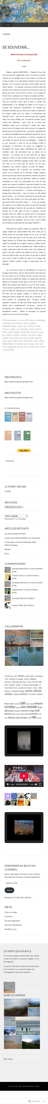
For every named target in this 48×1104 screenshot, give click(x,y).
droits (26, 679)
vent (29, 718)
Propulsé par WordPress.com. (24, 1086)
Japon (18, 685)
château (31, 326)
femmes (8, 682)
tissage (31, 344)
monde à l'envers (25, 688)
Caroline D (16, 576)
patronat (38, 338)
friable (4, 332)
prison (4, 341)
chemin (16, 704)
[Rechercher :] (43, 25)
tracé (36, 344)
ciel (22, 703)
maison (18, 707)
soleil (18, 717)
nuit (37, 710)
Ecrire (7, 554)
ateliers (14, 320)
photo (13, 714)
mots (35, 688)
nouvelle (8, 491)
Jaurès (40, 332)
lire (16, 688)
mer (29, 335)
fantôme (38, 329)
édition (39, 694)
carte (25, 326)
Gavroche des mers (19, 682)
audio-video (29, 676)
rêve (6, 718)
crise (6, 679)
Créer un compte (11, 912)
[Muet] (36, 784)
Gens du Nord (33, 682)
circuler (37, 326)
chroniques (39, 676)
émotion (19, 323)
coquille (12, 329)
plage (22, 714)
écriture (39, 718)
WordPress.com (11, 929)
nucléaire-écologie (17, 691)
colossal (5, 329)
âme (13, 323)
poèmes (23, 694)
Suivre (9, 890)
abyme (32, 320)
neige (31, 711)
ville (25, 347)
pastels (29, 691)
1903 (27, 320)
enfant (31, 329)
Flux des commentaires (13, 925)
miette (33, 335)
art (16, 676)
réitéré (20, 341)
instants (12, 685)
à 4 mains (32, 694)
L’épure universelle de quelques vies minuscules (22, 538)
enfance (33, 679)
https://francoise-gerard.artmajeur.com (19, 382)
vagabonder (11, 347)
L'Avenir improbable (30, 685)
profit (10, 341)
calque (19, 326)
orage (16, 338)
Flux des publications (12, 921)
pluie (26, 714)
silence (11, 717)
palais (32, 338)
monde (31, 707)
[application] (24, 776)
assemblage (40, 320)
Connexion (8, 916)
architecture (9, 676)
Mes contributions (24, 60)
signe (25, 344)
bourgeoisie (6, 326)
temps (24, 717)
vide (18, 347)
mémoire (23, 335)
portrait (16, 694)
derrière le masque (16, 679)
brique (14, 326)
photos (37, 690)
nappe (39, 335)
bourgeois (32, 323)
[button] (17, 638)
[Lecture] (8, 784)
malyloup (15, 590)
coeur (28, 704)
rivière (35, 341)
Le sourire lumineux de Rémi (15, 534)
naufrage (5, 338)
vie (22, 347)
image (23, 332)
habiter (10, 332)
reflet (25, 341)
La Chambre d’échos (12, 408)
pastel (7, 714)
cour (17, 329)
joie (3, 335)
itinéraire (34, 332)
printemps (33, 714)
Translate (22, 519)
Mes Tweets (8, 1059)
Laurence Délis (17, 605)
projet (15, 341)
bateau (25, 323)
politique (9, 694)
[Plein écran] (40, 784)
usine (4, 347)
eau (31, 704)
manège (9, 335)
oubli (21, 338)
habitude (17, 332)
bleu (12, 704)
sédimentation (7, 344)
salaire (41, 341)
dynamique (24, 329)
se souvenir (18, 344)
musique (17, 711)
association (6, 323)
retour (30, 341)
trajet (41, 344)
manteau (16, 335)
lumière (10, 707)
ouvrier (26, 338)
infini (28, 332)
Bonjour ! (8, 549)
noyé (11, 338)
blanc (7, 704)
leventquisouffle (18, 569)
